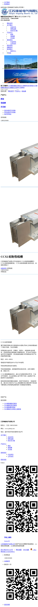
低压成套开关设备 (10, 110)
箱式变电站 (7, 114)
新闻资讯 (3, 452)
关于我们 (7, 2)
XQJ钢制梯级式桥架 (14, 85)
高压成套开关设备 (10, 112)
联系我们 (7, 4)
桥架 (2, 99)
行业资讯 (10, 454)
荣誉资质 (3, 459)
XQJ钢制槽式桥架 (9, 407)
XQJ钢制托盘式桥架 (27, 85)
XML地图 (26, 550)
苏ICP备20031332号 (7, 550)
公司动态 (10, 456)
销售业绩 (10, 439)
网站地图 (19, 550)
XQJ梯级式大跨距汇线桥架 (16, 87)
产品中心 (18, 91)
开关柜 (3, 107)
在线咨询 (4, 268)
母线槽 (24, 91)
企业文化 (10, 437)
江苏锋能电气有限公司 (8, 544)
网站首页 (11, 91)
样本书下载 (11, 440)
